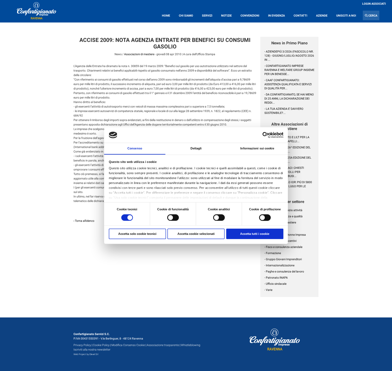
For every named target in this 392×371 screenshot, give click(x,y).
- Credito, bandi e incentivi (280, 240)
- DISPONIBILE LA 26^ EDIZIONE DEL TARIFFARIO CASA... (287, 149)
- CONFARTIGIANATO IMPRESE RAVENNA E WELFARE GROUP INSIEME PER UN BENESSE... (289, 70)
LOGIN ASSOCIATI (374, 3)
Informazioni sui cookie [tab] (257, 148)
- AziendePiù (272, 228)
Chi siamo (186, 15)
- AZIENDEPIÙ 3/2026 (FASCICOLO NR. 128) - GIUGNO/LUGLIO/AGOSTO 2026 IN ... (289, 55)
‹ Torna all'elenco (84, 220)
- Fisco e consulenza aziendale (283, 247)
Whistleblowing (190, 345)
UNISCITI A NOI (346, 15)
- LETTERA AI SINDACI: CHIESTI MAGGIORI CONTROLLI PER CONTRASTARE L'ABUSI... (284, 172)
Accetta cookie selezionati (196, 234)
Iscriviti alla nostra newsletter (92, 349)
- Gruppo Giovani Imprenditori (283, 259)
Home (166, 15)
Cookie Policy (101, 345)
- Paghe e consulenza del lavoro (284, 271)
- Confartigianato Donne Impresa (285, 234)
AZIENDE (321, 15)
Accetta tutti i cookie (254, 234)
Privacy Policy (82, 345)
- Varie (268, 289)
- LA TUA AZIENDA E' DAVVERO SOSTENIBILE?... (283, 110)
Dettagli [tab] (196, 148)
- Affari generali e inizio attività (283, 210)
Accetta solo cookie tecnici (137, 234)
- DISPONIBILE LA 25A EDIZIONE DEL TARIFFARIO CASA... (287, 159)
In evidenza (276, 15)
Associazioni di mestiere (139, 54)
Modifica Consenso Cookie (128, 345)
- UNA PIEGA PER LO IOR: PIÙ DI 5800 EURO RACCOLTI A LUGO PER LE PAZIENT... (288, 186)
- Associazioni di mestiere (280, 222)
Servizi (207, 15)
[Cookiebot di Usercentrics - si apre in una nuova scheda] (265, 135)
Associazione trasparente (163, 345)
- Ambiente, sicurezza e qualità (283, 216)
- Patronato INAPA (276, 277)
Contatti (300, 15)
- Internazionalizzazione (279, 265)
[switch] (173, 217)
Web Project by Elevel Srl (86, 354)
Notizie (226, 15)
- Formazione (272, 253)
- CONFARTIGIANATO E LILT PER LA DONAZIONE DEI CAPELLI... (286, 139)
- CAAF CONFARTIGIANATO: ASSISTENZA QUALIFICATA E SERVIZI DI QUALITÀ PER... (288, 84)
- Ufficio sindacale (275, 283)
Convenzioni (250, 15)
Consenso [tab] (134, 148)
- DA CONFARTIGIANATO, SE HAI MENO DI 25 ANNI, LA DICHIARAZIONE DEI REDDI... (289, 98)
